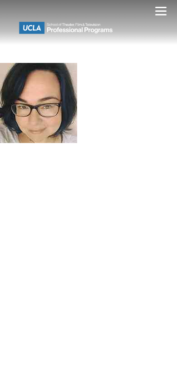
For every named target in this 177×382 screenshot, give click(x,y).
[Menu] (160, 12)
